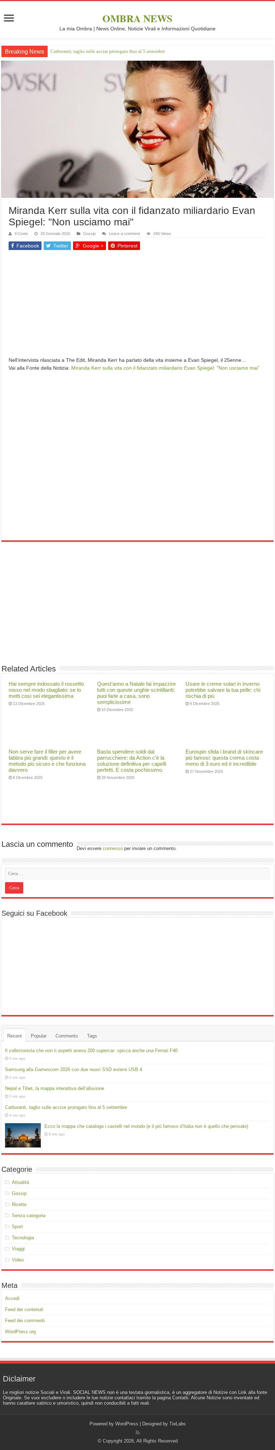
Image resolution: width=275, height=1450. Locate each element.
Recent (14, 1036)
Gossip (89, 233)
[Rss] (137, 1432)
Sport (17, 1226)
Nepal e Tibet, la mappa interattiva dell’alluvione (54, 1088)
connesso (113, 848)
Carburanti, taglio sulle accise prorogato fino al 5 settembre (66, 1107)
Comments (67, 1036)
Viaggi (18, 1248)
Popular (39, 1036)
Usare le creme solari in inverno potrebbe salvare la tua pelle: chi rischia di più (222, 690)
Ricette (19, 1204)
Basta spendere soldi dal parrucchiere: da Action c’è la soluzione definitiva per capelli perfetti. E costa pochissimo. (131, 761)
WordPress (126, 1423)
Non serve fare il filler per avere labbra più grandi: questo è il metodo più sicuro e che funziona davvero (47, 761)
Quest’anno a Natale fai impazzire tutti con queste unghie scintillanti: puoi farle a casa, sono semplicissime (136, 693)
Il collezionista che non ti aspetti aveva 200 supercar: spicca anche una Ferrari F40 (91, 1050)
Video (18, 1259)
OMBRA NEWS (137, 18)
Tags (92, 1036)
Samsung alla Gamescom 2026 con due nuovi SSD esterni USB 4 (73, 1069)
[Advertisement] (137, 306)
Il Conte (21, 233)
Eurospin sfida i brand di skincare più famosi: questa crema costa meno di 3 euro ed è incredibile (224, 758)
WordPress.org (20, 1331)
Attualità (20, 1182)
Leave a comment (124, 233)
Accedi (12, 1298)
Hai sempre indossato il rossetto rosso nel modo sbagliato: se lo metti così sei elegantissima (46, 690)
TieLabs (177, 1423)
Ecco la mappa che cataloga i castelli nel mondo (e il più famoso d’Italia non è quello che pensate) (145, 51)
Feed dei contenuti (24, 1309)
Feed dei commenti (25, 1320)
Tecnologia (23, 1237)
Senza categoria (28, 1215)
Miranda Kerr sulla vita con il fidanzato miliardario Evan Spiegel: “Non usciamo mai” (165, 368)
